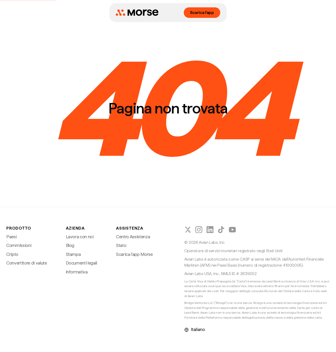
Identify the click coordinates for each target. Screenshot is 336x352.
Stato (121, 245)
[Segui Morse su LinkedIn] (210, 229)
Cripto (12, 254)
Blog (70, 245)
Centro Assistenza (133, 236)
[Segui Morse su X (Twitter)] (187, 229)
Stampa (73, 254)
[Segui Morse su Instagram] (198, 229)
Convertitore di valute (26, 263)
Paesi (11, 236)
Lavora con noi (80, 236)
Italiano (198, 329)
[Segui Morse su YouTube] (232, 229)
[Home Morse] (137, 12)
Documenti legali (81, 263)
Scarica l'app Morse (134, 254)
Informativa (77, 272)
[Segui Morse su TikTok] (221, 229)
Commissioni (18, 245)
